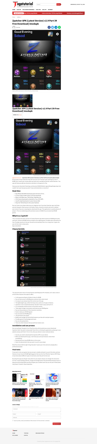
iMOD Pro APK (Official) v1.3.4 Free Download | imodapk (19, 383)
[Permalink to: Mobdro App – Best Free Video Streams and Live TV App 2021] (36, 378)
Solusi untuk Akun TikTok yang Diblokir (42, 13)
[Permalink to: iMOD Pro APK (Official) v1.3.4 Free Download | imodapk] (20, 378)
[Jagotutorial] (23, 4)
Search (58, 4)
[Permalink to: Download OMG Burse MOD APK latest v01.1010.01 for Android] (53, 378)
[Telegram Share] (55, 27)
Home (13, 433)
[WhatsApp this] (59, 27)
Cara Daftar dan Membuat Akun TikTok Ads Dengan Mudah (52, 399)
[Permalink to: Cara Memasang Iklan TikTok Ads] (36, 392)
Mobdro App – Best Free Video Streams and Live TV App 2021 (35, 384)
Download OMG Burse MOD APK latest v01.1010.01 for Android (52, 384)
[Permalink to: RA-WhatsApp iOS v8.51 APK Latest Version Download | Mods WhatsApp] (20, 392)
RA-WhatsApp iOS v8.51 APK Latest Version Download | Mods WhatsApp (19, 399)
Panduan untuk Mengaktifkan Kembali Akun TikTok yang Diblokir (73, 13)
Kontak (26, 435)
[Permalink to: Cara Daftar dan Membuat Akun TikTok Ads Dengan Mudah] (53, 392)
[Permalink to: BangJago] (13, 27)
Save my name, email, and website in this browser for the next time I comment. (32, 420)
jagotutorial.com (16, 177)
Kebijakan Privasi (40, 433)
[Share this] (49, 27)
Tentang (26, 433)
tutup (20, 114)
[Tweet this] (52, 27)
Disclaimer (15, 435)
